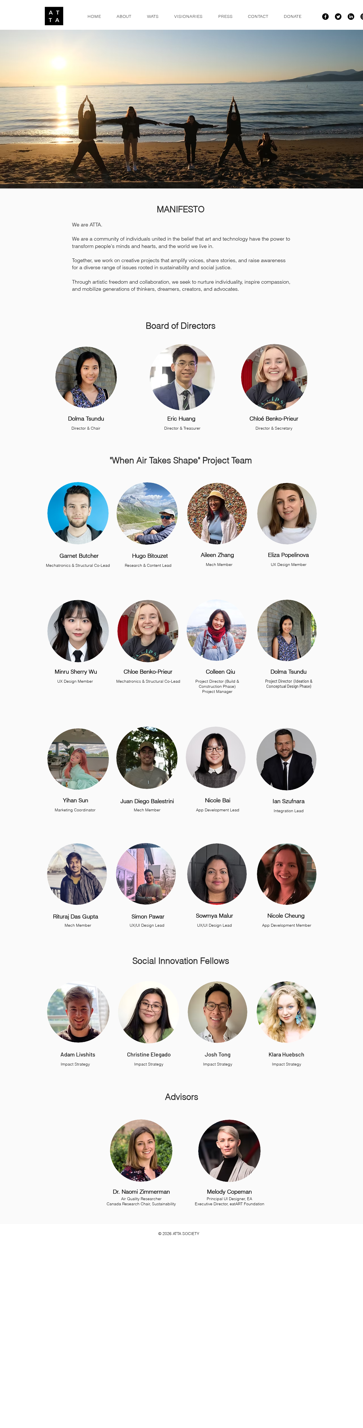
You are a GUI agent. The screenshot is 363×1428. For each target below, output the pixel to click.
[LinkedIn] (351, 16)
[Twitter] (338, 16)
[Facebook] (325, 16)
